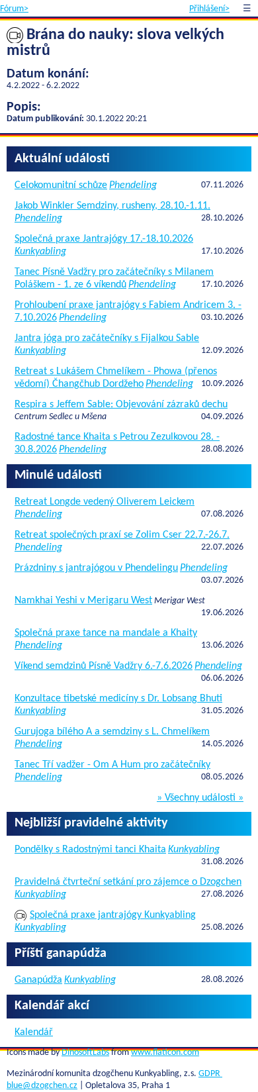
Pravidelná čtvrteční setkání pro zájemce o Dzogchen (128, 882)
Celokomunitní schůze (61, 185)
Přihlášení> (209, 9)
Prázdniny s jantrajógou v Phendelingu (96, 568)
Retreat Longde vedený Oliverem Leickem (104, 502)
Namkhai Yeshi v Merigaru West (83, 600)
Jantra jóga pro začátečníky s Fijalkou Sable (107, 338)
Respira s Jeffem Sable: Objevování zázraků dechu (121, 404)
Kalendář (34, 1032)
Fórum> (14, 9)
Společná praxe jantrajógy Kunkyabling (113, 915)
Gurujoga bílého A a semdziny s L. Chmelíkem (112, 731)
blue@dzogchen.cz (42, 1086)
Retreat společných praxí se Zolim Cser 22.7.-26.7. (122, 535)
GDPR (210, 1074)
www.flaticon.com (165, 1053)
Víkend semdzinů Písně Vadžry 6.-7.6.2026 (104, 666)
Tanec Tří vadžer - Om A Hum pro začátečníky (112, 765)
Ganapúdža (38, 980)
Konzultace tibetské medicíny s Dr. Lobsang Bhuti (118, 698)
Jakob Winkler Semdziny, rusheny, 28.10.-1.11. (112, 206)
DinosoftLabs (85, 1053)
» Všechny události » (200, 798)
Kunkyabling (40, 251)
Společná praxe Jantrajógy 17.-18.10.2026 (104, 239)
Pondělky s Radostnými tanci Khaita (90, 849)
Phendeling (133, 185)
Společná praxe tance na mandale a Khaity (106, 633)
